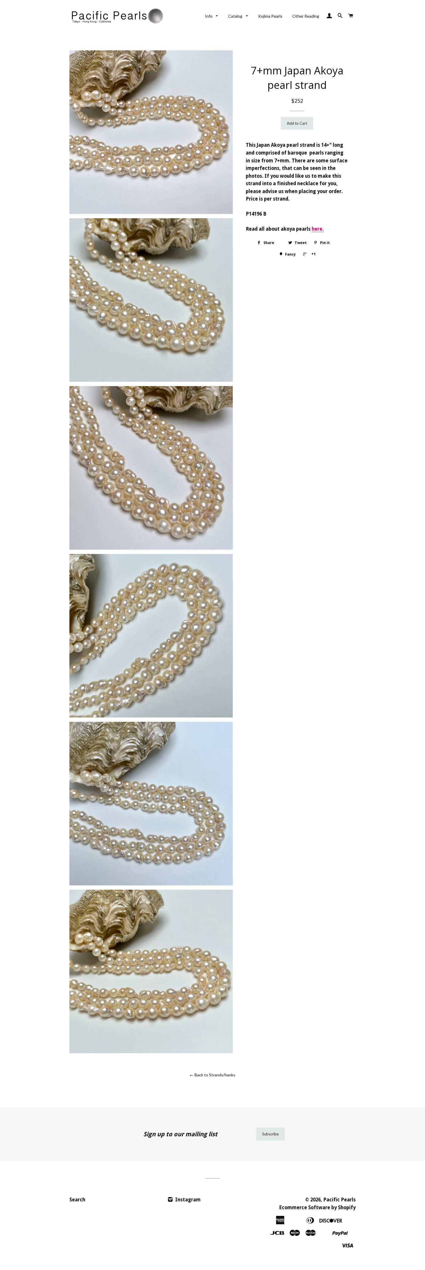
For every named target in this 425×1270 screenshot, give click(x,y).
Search (77, 1200)
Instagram (187, 1200)
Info (209, 16)
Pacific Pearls (339, 1200)
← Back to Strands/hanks (212, 1074)
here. (318, 229)
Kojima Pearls (270, 16)
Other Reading (305, 16)
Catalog (235, 16)
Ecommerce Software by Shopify (317, 1207)
